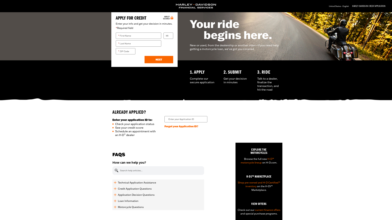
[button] (159, 59)
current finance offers (267, 209)
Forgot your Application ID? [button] (181, 126)
